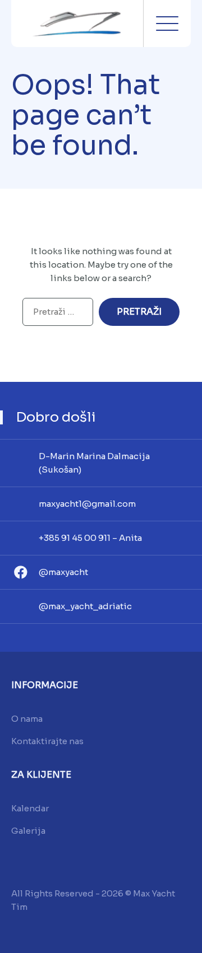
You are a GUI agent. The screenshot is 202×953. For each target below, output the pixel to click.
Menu (167, 23)
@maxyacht (63, 572)
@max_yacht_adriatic (85, 606)
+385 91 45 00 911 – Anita (90, 537)
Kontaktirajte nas (47, 741)
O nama (27, 718)
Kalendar (30, 808)
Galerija (28, 830)
